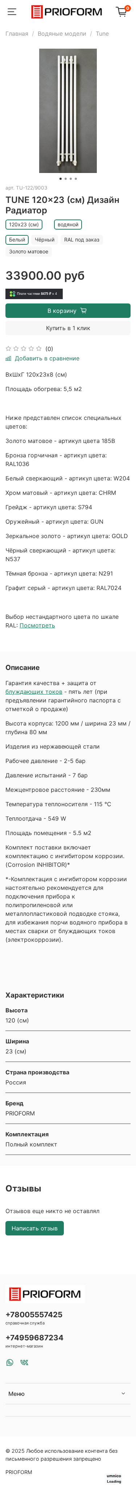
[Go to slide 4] (76, 179)
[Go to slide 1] (60, 179)
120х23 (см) (24, 224)
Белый (17, 239)
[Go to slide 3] (71, 179)
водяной (68, 224)
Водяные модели (62, 33)
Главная (16, 33)
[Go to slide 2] (66, 179)
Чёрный (44, 239)
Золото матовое (28, 251)
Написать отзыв (35, 1228)
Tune (102, 33)
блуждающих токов (33, 691)
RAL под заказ (81, 239)
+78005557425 (33, 1314)
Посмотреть (37, 625)
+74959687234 (34, 1337)
